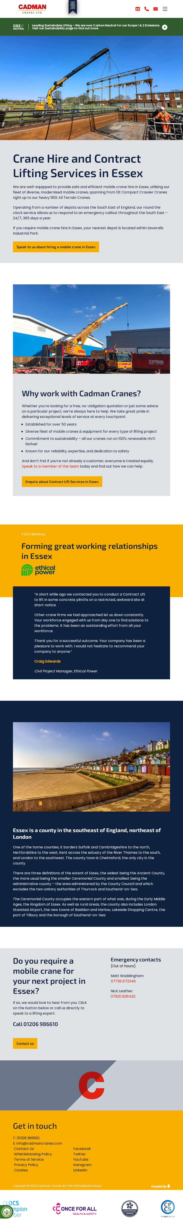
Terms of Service (29, 1159)
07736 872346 (123, 981)
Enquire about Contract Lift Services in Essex (62, 481)
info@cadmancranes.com (39, 1143)
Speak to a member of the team (50, 466)
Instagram (82, 1164)
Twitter (79, 1154)
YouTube (80, 1159)
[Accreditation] (58, 1209)
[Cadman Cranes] (32, 8)
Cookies (21, 1170)
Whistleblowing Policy (33, 1154)
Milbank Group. (91, 1186)
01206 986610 (28, 1138)
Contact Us (24, 1148)
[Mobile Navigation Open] (165, 9)
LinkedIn (80, 1170)
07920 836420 (123, 996)
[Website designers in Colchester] (160, 1186)
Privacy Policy (26, 1164)
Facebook (82, 1148)
